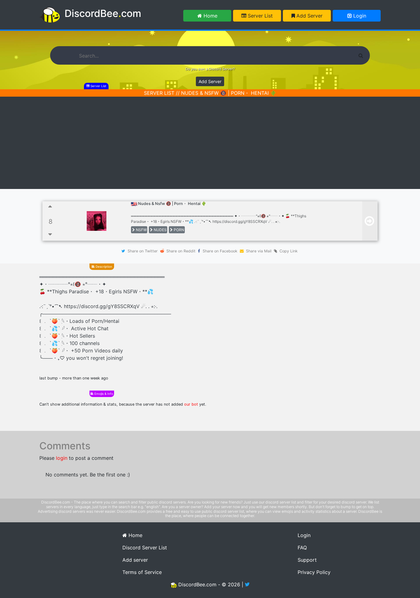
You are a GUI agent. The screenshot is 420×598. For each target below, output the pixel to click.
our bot (191, 404)
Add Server (309, 16)
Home (209, 16)
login (61, 458)
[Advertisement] (210, 143)
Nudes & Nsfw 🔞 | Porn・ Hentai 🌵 (172, 203)
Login (359, 16)
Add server (135, 560)
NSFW (141, 229)
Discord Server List (144, 547)
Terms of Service (142, 572)
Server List (259, 16)
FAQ (302, 547)
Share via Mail (258, 251)
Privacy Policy (314, 572)
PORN (178, 229)
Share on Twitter (143, 251)
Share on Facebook (220, 251)
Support (307, 560)
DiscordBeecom (103, 13)
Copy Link (287, 251)
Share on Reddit (181, 251)
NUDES (160, 229)
